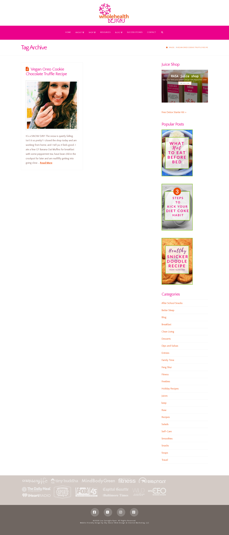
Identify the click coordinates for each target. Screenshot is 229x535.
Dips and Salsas (170, 345)
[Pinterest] (134, 512)
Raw (164, 410)
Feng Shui (167, 367)
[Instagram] (121, 512)
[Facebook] (95, 512)
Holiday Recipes (170, 388)
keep (164, 403)
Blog (164, 317)
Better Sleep (168, 310)
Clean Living (168, 331)
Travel (165, 460)
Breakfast (166, 324)
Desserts (166, 338)
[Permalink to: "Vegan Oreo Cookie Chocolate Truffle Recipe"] (52, 105)
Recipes (166, 417)
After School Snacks (172, 303)
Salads (165, 424)
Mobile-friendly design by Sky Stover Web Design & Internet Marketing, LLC (114, 523)
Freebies (166, 381)
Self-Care (167, 431)
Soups (165, 452)
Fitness (165, 374)
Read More (46, 162)
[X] (108, 512)
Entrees (165, 353)
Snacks (165, 445)
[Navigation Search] (162, 33)
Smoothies (167, 438)
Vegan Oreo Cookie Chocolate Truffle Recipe (46, 71)
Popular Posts (173, 124)
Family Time (168, 360)
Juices (165, 395)
